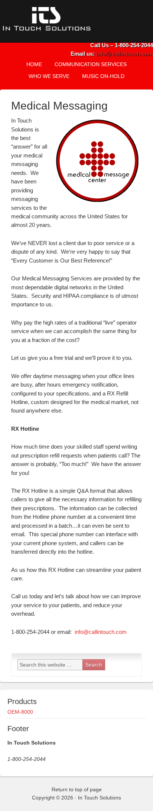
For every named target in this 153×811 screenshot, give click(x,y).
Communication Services (88, 64)
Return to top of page (77, 789)
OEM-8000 (20, 712)
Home (34, 64)
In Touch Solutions (65, 21)
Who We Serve (49, 76)
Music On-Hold (100, 76)
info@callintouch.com (124, 54)
